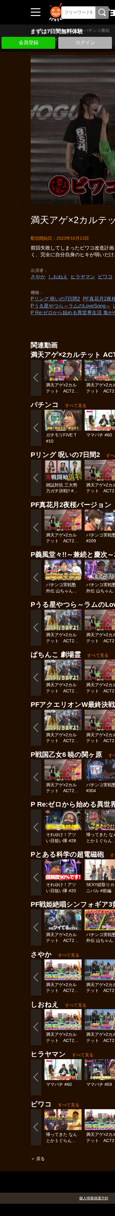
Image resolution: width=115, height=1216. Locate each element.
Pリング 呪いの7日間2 (55, 298)
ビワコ (105, 276)
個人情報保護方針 (94, 1198)
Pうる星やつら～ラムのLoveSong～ (70, 305)
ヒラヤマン (83, 276)
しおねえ (58, 276)
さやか (38, 276)
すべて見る (75, 405)
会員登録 (28, 42)
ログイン (85, 42)
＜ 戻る (38, 1158)
